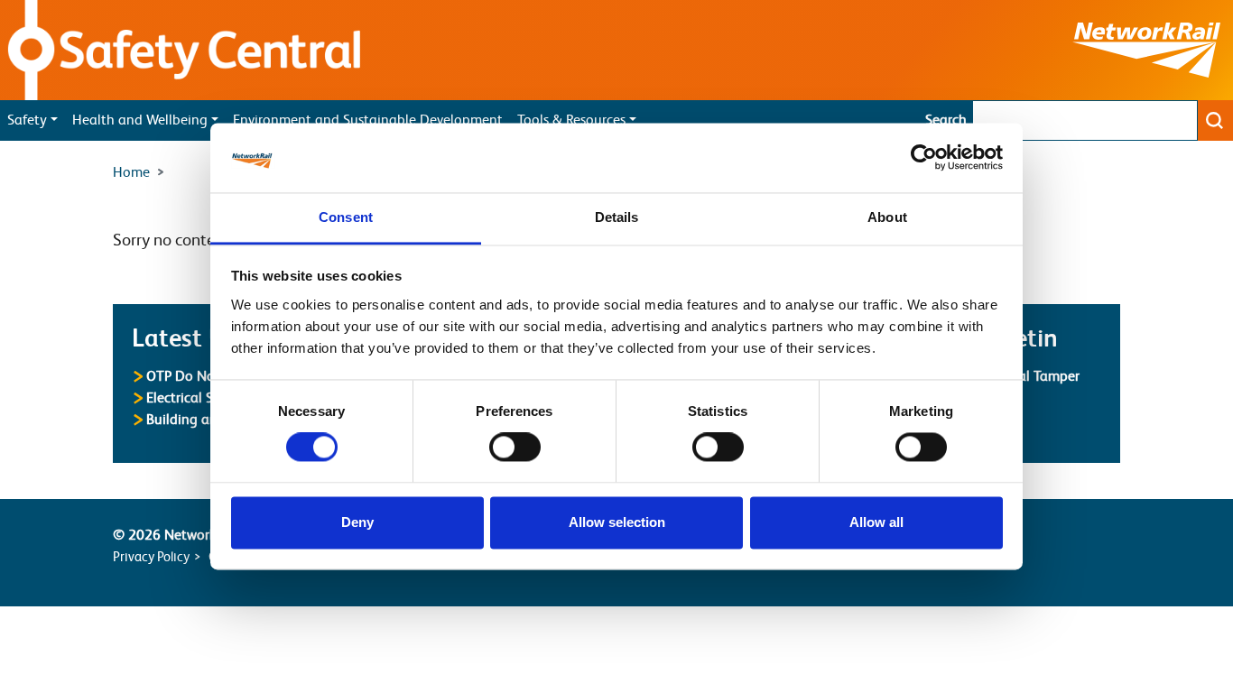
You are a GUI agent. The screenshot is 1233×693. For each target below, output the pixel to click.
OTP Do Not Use (196, 375)
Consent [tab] (346, 217)
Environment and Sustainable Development (368, 120)
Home (131, 172)
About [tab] (887, 217)
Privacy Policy (151, 556)
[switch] (515, 447)
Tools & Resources (571, 120)
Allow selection (617, 522)
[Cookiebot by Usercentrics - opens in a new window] (924, 157)
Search (946, 120)
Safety (27, 120)
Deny (357, 522)
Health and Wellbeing (140, 120)
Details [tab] (617, 217)
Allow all (876, 522)
